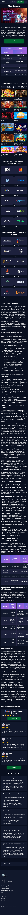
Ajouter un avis (14, 718)
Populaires (3, 86)
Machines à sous (23, 87)
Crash (16, 86)
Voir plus (14, 767)
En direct (9, 87)
